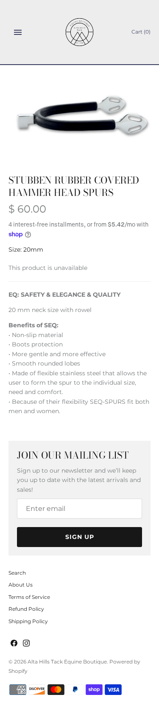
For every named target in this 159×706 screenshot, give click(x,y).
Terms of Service (29, 597)
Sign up (79, 537)
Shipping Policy (28, 621)
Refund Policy (26, 609)
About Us (20, 584)
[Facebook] (14, 644)
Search (17, 573)
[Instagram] (26, 644)
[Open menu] (17, 32)
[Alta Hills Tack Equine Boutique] (79, 32)
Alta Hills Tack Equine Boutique (67, 661)
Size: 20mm (25, 249)
